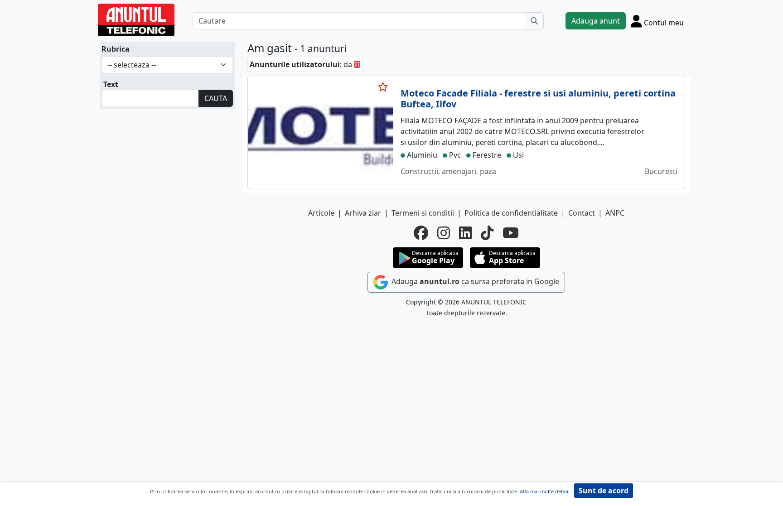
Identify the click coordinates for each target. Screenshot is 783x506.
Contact (581, 213)
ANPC (614, 213)
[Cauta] (534, 20)
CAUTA (215, 98)
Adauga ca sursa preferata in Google (474, 281)
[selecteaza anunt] (383, 87)
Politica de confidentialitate (511, 213)
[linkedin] (465, 233)
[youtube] (511, 233)
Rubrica (116, 49)
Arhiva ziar (363, 213)
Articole (321, 213)
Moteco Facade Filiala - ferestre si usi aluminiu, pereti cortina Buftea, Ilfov (538, 98)
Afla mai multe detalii (545, 491)
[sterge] (357, 64)
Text (110, 84)
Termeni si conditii (423, 213)
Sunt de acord (603, 491)
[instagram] (443, 233)
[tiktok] (487, 233)
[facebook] (421, 233)
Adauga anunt (595, 21)
